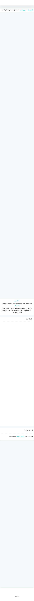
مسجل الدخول (20, 437)
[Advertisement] (17, 55)
